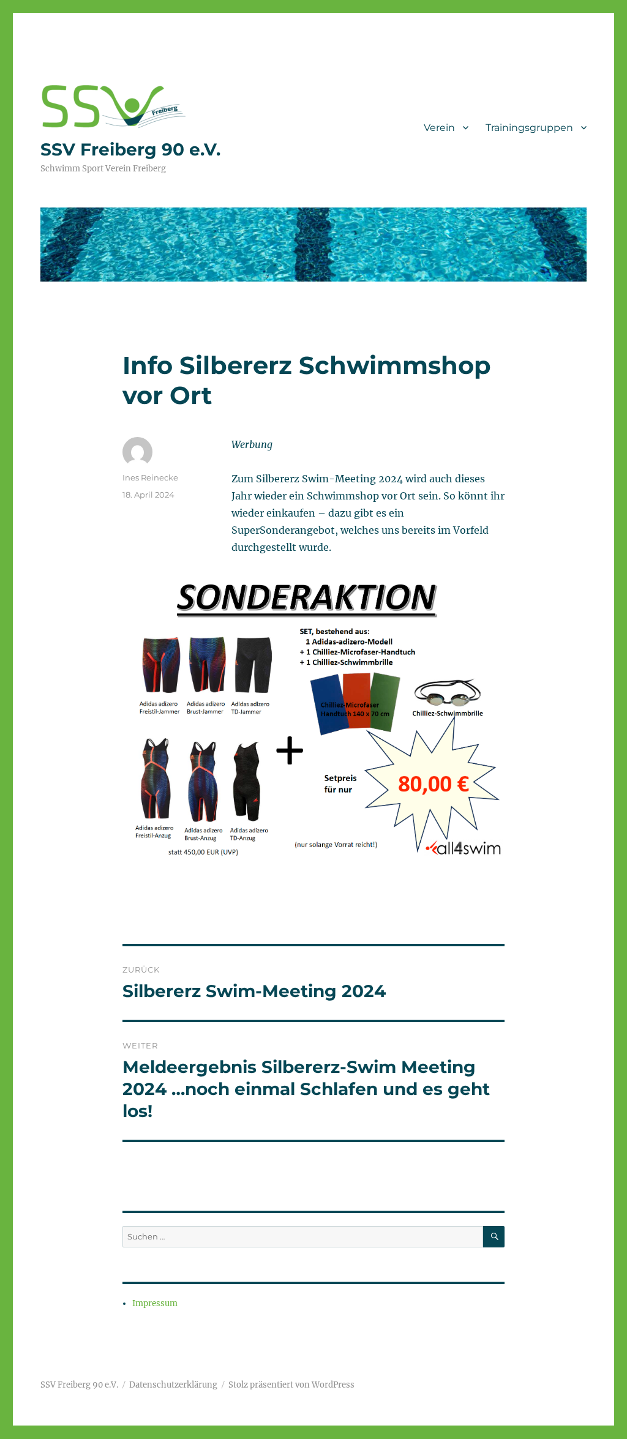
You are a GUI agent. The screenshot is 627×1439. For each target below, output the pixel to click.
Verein (439, 127)
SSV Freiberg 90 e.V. (130, 149)
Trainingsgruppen (529, 127)
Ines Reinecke (150, 477)
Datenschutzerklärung (173, 1385)
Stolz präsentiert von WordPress (291, 1385)
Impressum (155, 1303)
